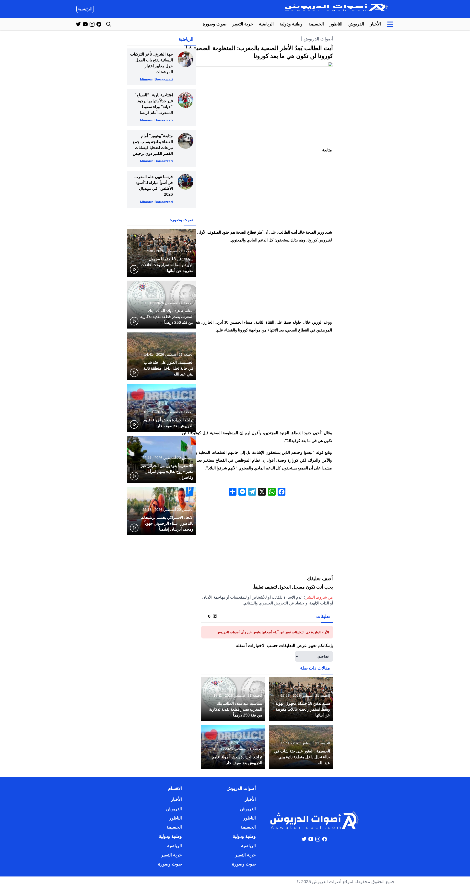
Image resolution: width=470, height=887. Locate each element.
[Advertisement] (257, 192)
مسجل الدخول (291, 587)
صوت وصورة (214, 24)
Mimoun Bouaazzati (156, 79)
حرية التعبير (242, 24)
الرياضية (266, 24)
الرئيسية (85, 8)
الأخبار (375, 24)
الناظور (336, 24)
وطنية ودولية (291, 24)
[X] (262, 492)
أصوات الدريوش (318, 38)
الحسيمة (316, 24)
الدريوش (356, 24)
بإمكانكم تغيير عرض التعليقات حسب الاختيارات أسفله (284, 645)
